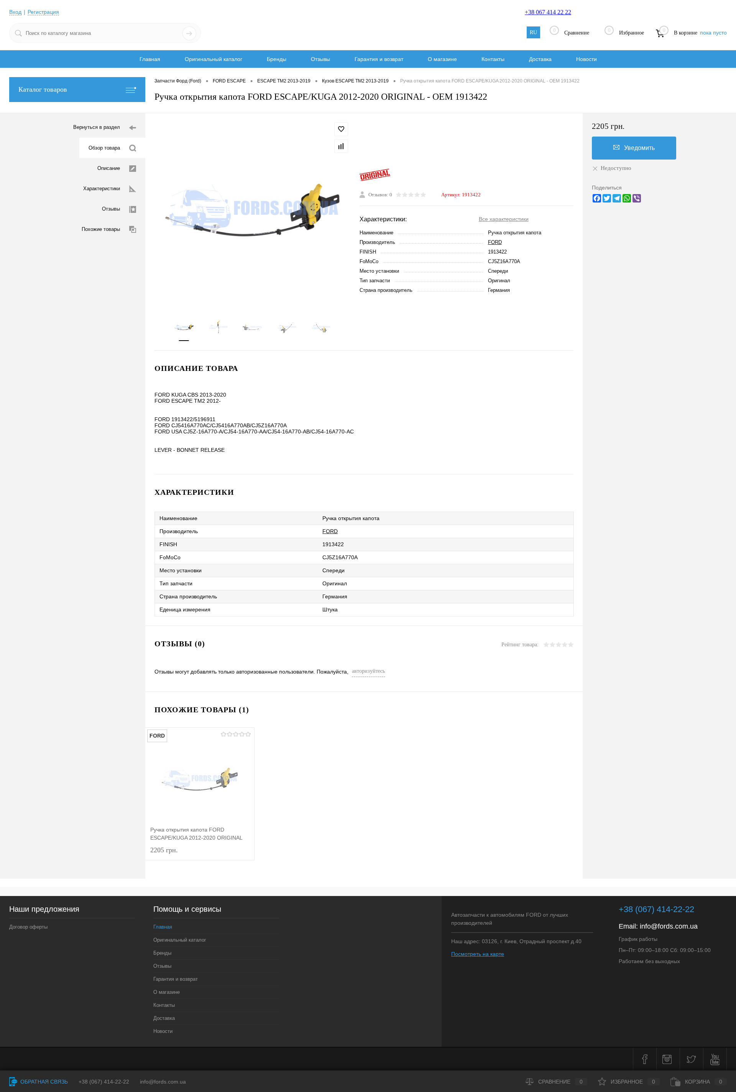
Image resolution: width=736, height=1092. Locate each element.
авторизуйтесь (368, 671)
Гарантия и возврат (379, 59)
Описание (108, 168)
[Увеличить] (252, 210)
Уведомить (639, 148)
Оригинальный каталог (213, 59)
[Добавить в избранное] (341, 129)
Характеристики (101, 188)
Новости (586, 59)
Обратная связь (43, 1082)
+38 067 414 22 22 (548, 12)
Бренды (276, 59)
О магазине (442, 59)
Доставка (540, 59)
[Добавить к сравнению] (341, 146)
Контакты (492, 59)
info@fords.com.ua (669, 926)
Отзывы (320, 59)
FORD (495, 242)
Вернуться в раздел (96, 127)
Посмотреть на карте (477, 954)
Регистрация (43, 12)
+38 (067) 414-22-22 (656, 909)
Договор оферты (28, 927)
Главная (150, 59)
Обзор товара (104, 148)
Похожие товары (101, 229)
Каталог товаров (42, 89)
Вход (15, 12)
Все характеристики (504, 219)
